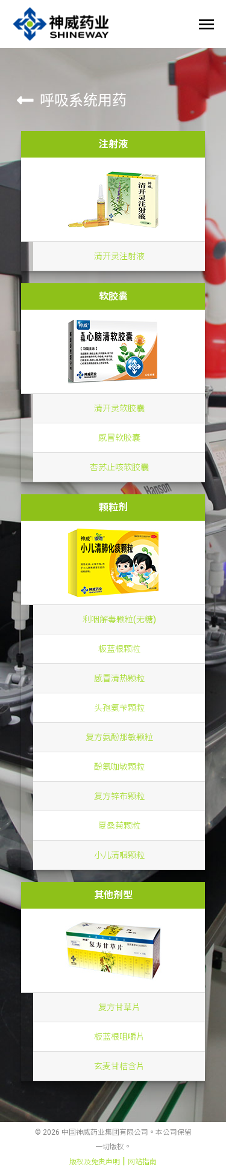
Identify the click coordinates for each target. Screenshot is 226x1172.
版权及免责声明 (94, 1162)
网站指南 (142, 1162)
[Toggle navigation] (203, 24)
